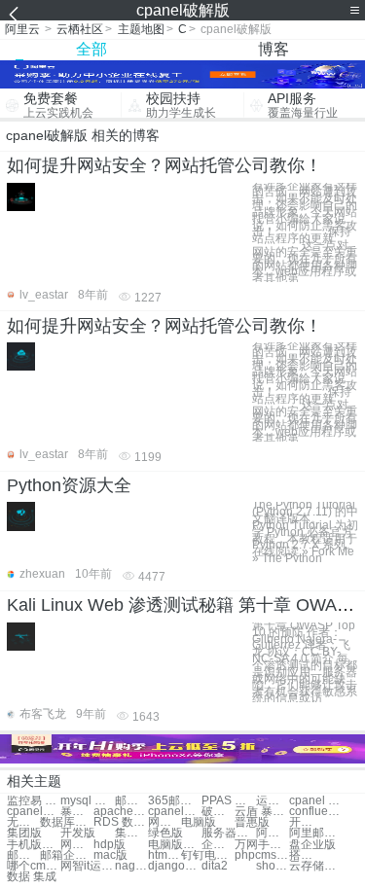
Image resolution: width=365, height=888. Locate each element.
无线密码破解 (23, 822)
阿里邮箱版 (316, 833)
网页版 (164, 822)
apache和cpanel (120, 811)
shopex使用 (272, 866)
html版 (164, 855)
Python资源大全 (69, 485)
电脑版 (198, 822)
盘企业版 (312, 844)
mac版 (110, 855)
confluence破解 (316, 811)
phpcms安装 (261, 855)
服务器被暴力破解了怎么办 (228, 833)
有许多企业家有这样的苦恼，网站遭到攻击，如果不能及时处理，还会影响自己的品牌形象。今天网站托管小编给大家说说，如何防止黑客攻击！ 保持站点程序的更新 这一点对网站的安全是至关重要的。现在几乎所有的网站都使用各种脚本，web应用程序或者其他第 (304, 232)
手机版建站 (33, 844)
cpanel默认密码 (33, 811)
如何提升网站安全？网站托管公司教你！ (164, 165)
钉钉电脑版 (208, 855)
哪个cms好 (33, 866)
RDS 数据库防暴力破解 (120, 822)
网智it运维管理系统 (87, 866)
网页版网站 (76, 844)
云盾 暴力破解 (261, 811)
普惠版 (252, 822)
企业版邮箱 (218, 844)
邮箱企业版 (66, 855)
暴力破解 (76, 811)
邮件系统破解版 (131, 801)
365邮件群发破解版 (174, 801)
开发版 (305, 822)
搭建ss (305, 855)
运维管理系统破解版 (272, 801)
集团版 (24, 833)
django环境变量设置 (174, 866)
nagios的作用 (131, 866)
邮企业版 (23, 855)
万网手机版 (261, 844)
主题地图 (141, 29)
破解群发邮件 (218, 811)
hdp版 (109, 844)
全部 (91, 49)
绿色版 (165, 833)
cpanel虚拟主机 (174, 811)
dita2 (214, 866)
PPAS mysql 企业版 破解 (228, 801)
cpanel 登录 (316, 801)
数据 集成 (31, 876)
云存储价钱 (316, 866)
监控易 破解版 (33, 801)
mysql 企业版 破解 (87, 801)
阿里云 (22, 29)
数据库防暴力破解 (66, 822)
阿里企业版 (272, 833)
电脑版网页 (174, 844)
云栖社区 (79, 29)
